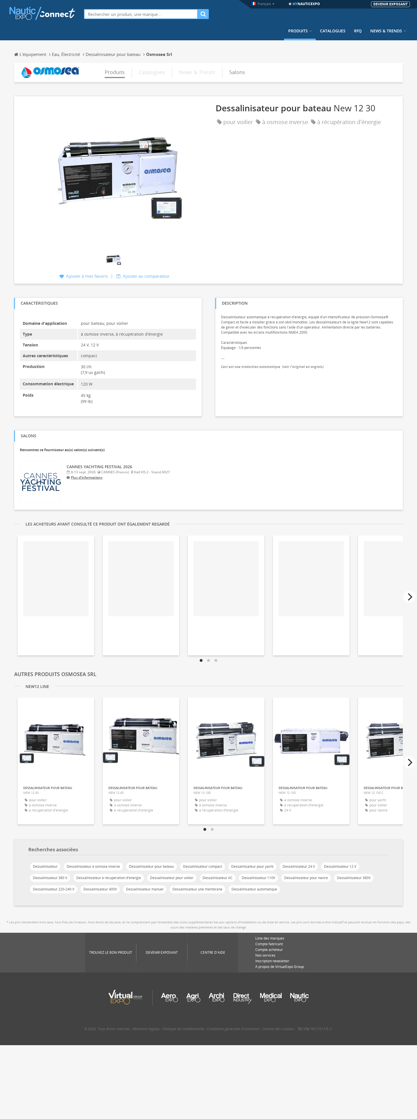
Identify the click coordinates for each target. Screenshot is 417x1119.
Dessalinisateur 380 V (50, 877)
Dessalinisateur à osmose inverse (93, 866)
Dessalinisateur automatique (254, 889)
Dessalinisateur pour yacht (252, 866)
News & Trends (386, 31)
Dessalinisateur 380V (353, 877)
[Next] (409, 597)
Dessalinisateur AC (218, 877)
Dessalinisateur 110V (258, 877)
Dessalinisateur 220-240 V (53, 889)
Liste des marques (269, 938)
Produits (298, 31)
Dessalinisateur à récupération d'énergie (108, 877)
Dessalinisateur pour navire (306, 877)
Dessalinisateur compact (202, 866)
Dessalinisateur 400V (100, 889)
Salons (237, 72)
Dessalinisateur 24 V (299, 866)
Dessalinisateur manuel (144, 889)
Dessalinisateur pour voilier (171, 877)
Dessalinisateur (45, 866)
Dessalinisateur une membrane (197, 889)
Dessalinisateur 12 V (340, 866)
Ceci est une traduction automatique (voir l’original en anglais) (272, 366)
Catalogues (333, 31)
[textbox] (141, 14)
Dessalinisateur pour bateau (151, 866)
